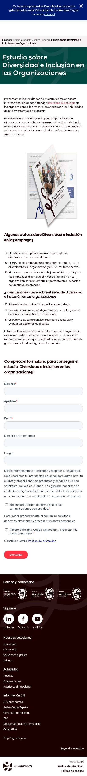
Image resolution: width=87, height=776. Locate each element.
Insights (27, 40)
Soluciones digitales (15, 655)
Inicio (17, 40)
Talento (7, 660)
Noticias (8, 675)
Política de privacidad (71, 766)
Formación (9, 644)
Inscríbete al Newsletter (17, 686)
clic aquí (49, 14)
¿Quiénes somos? (13, 701)
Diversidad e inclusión (61, 102)
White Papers (41, 40)
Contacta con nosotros (16, 712)
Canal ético (10, 729)
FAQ (5, 718)
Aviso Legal (77, 761)
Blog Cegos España (14, 738)
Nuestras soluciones (17, 637)
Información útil (14, 695)
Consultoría (10, 649)
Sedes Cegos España (15, 707)
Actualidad (10, 669)
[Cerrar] (81, 6)
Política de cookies (72, 770)
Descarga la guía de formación (21, 723)
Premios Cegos (12, 681)
